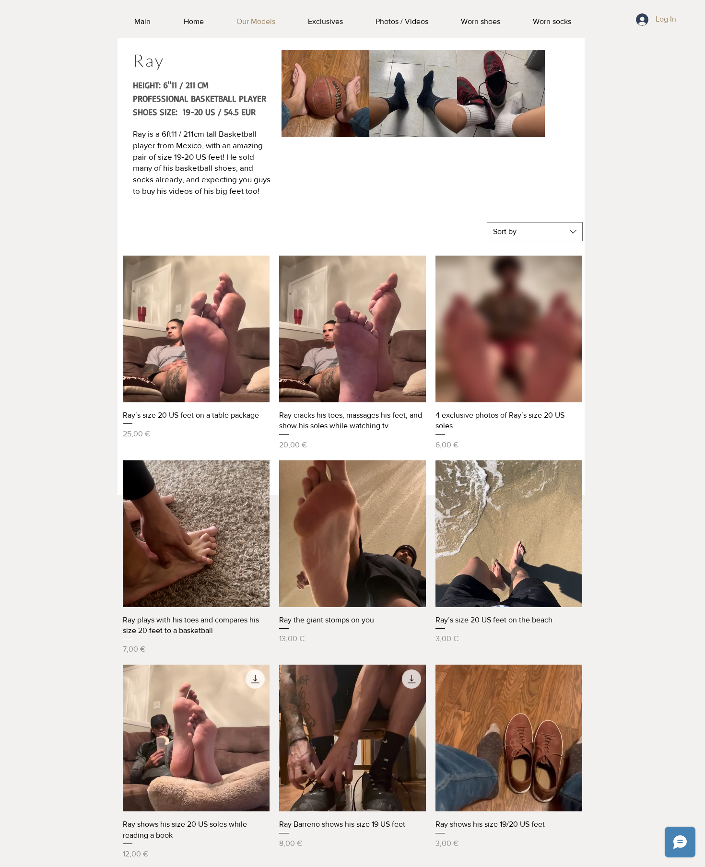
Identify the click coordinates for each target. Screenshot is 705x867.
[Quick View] (196, 329)
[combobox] (535, 231)
